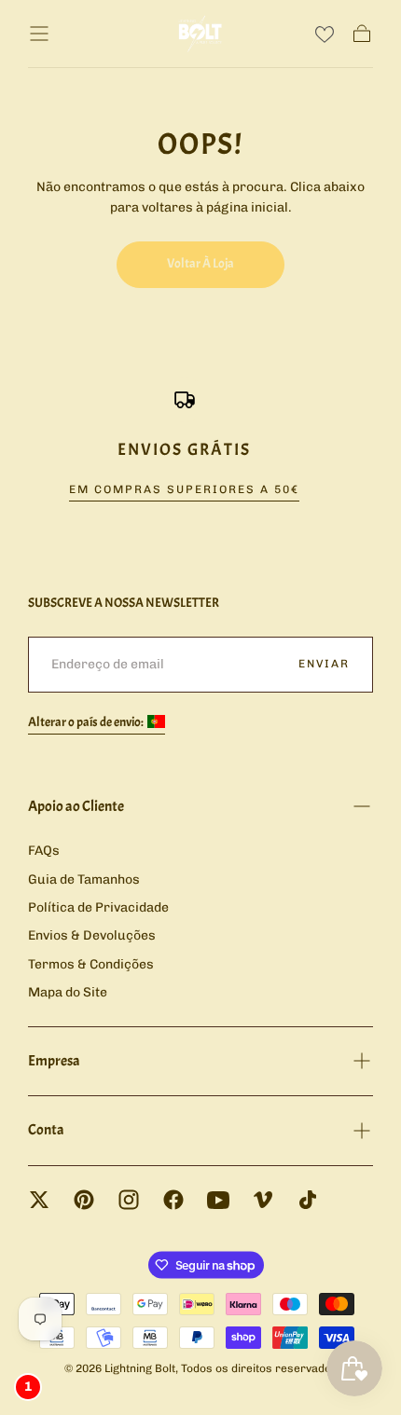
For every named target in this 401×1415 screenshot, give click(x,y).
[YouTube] (218, 1199)
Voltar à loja (200, 263)
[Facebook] (173, 1199)
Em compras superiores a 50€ (184, 489)
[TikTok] (307, 1199)
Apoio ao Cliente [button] (76, 806)
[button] (39, 33)
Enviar (324, 663)
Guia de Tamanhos (84, 879)
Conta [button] (46, 1129)
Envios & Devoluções (92, 935)
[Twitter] (39, 1199)
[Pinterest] (83, 1199)
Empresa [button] (54, 1060)
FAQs (44, 851)
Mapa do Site (67, 992)
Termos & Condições (91, 964)
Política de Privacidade (98, 907)
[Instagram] (128, 1199)
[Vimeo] (262, 1199)
